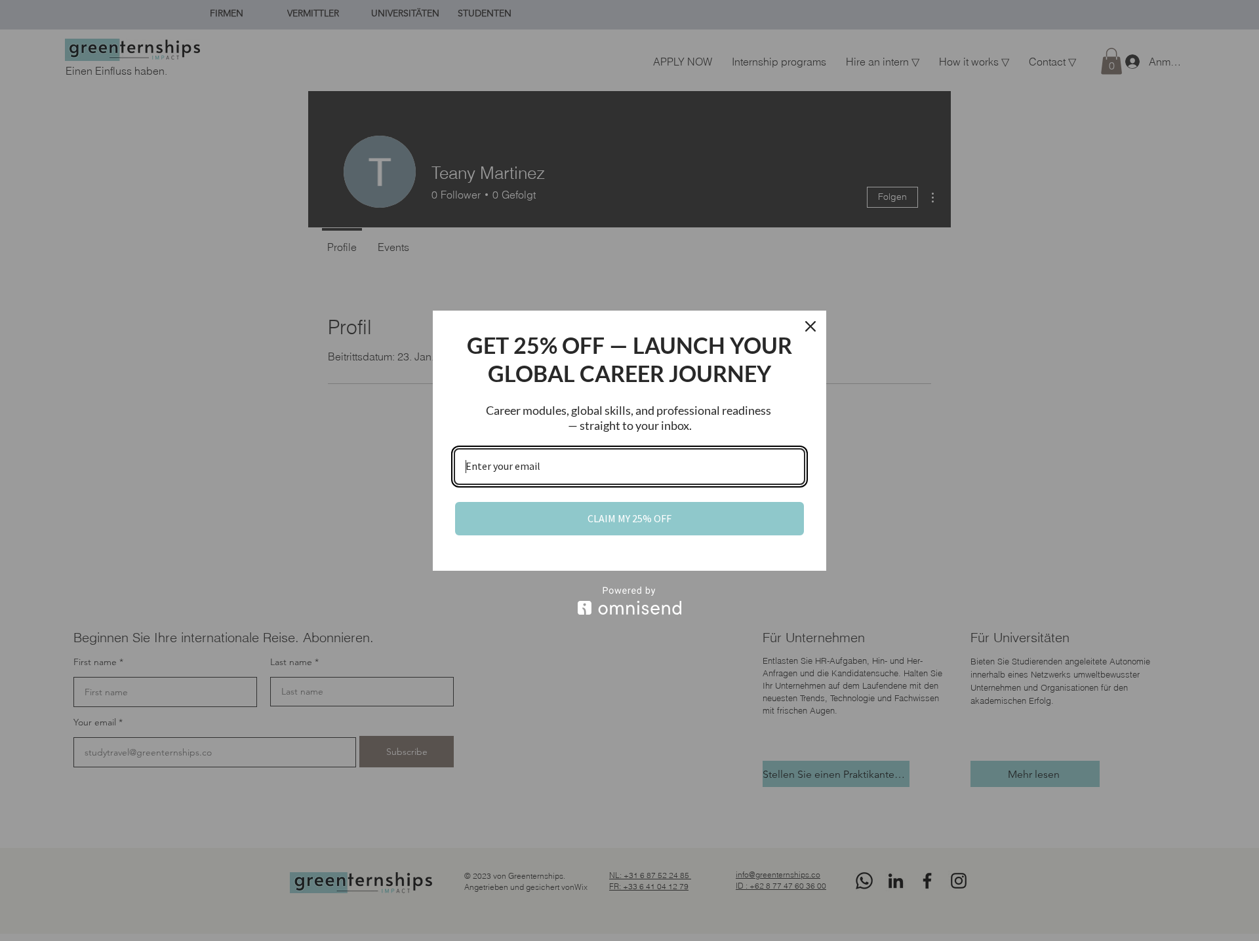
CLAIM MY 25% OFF (629, 518)
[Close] (810, 326)
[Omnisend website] (629, 600)
